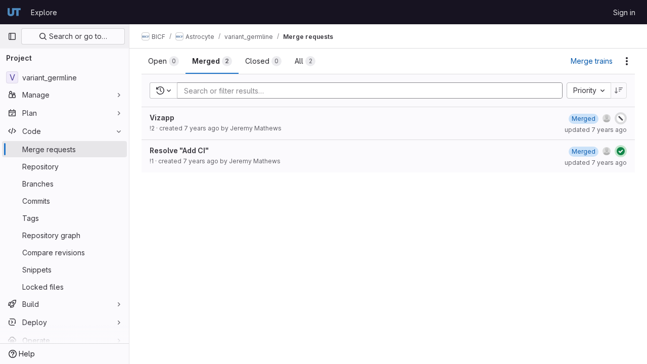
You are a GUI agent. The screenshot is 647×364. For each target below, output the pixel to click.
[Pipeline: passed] (621, 151)
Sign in (624, 12)
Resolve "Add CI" (179, 150)
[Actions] (627, 61)
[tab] (164, 61)
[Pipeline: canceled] (621, 118)
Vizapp (162, 117)
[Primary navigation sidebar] (12, 36)
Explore (44, 12)
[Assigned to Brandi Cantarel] (607, 118)
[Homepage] (14, 12)
